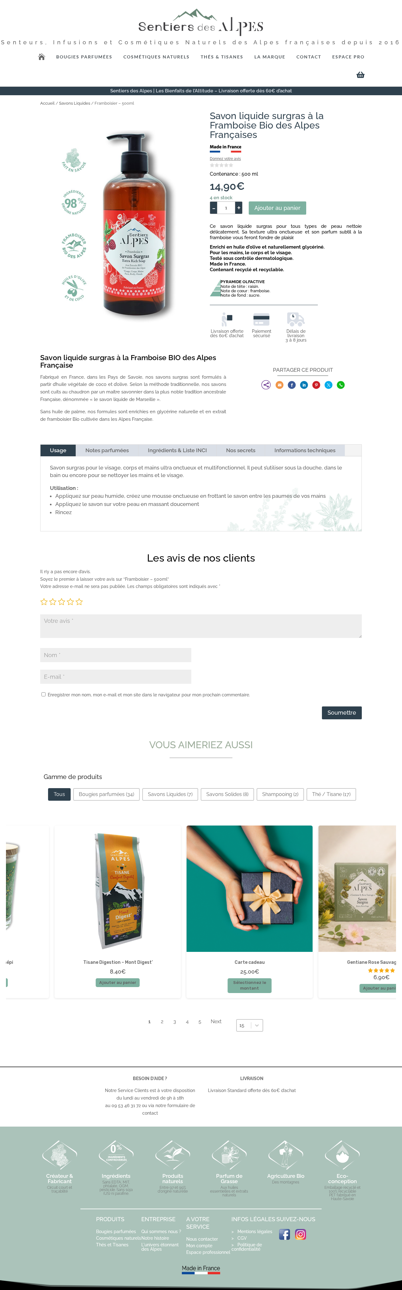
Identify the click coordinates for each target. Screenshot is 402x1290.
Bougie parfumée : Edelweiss (190, 962)
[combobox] (244, 1025)
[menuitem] (156, 57)
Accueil (47, 103)
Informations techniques (304, 450)
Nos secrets (240, 450)
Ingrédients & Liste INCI (177, 450)
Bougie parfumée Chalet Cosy (59, 962)
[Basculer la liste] (257, 1025)
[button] (59, 794)
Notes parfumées (107, 450)
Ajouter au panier (277, 208)
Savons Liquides (74, 103)
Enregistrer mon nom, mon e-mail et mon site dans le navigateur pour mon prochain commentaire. (149, 694)
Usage (58, 450)
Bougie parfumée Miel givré (323, 962)
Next (216, 1021)
